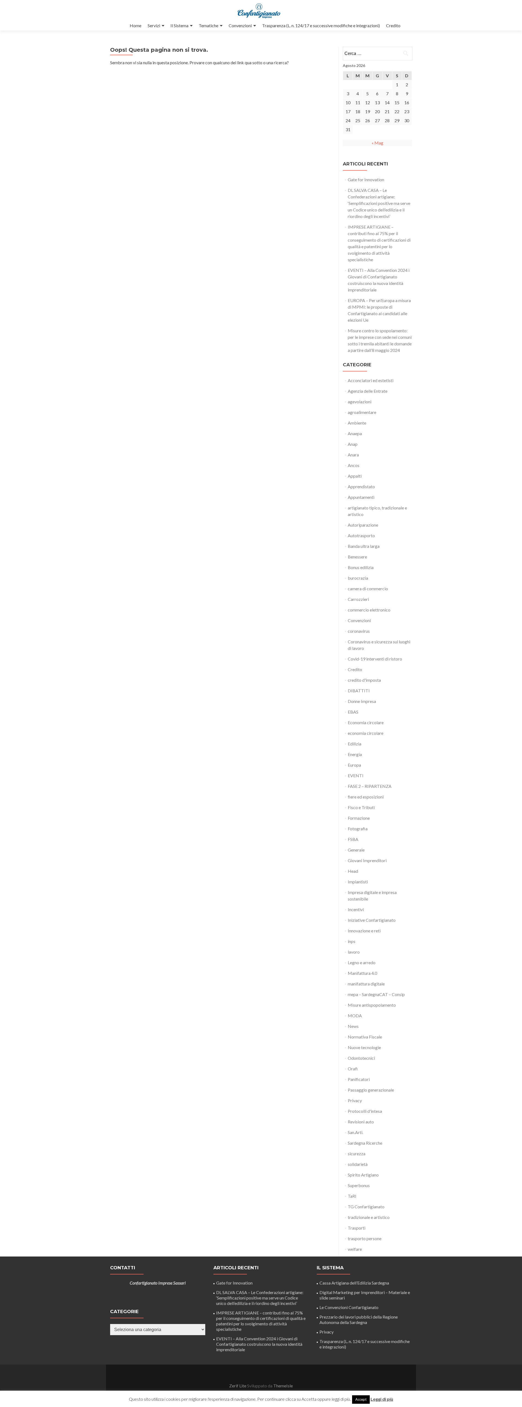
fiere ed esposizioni (366, 796)
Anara (353, 454)
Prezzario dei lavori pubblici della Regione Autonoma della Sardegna (358, 1319)
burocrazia (358, 577)
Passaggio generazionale (371, 1089)
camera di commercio (368, 588)
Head (353, 871)
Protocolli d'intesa (365, 1111)
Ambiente (357, 422)
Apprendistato (361, 486)
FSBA (353, 839)
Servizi (154, 25)
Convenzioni (240, 25)
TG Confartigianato (366, 1206)
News (353, 1026)
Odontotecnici (361, 1058)
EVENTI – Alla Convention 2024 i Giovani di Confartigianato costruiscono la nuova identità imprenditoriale (259, 1344)
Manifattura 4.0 (362, 973)
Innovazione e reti (364, 930)
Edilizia (354, 743)
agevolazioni (359, 401)
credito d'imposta (364, 680)
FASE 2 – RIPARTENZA (369, 786)
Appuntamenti (361, 497)
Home (135, 25)
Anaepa (355, 433)
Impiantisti (358, 881)
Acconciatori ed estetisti (370, 380)
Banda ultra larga (364, 546)
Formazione (359, 818)
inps (351, 941)
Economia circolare (366, 722)
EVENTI (355, 775)
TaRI (352, 1196)
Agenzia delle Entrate (367, 391)
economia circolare (365, 733)
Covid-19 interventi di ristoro (375, 658)
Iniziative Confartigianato (372, 920)
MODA (355, 1015)
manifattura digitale (366, 983)
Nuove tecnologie (364, 1047)
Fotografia (358, 828)
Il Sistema (179, 25)
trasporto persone (364, 1238)
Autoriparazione (363, 524)
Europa (354, 764)
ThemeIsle (283, 1385)
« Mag (377, 142)
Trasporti (356, 1227)
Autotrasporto (361, 535)
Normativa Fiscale (365, 1036)
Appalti (355, 475)
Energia (355, 754)
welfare (355, 1249)
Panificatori (359, 1079)
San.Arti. (355, 1132)
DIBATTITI (359, 690)
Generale (356, 849)
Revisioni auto (361, 1121)
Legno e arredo (361, 962)
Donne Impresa (362, 701)
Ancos (353, 465)
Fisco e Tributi (361, 807)
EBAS (353, 711)
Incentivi (356, 909)
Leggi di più (382, 1399)
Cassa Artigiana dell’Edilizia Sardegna (354, 1282)
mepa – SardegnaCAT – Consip (376, 994)
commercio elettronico (369, 609)
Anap (353, 444)
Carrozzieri (358, 599)
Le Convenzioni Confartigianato (348, 1307)
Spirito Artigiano (363, 1174)
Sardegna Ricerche (365, 1142)
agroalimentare (362, 412)
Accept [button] (360, 1399)
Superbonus (359, 1185)
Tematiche (208, 25)
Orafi (353, 1068)
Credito (393, 25)
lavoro (354, 951)
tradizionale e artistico (369, 1217)
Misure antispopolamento (372, 1004)
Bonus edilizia (361, 567)
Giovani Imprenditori (367, 860)
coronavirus (359, 631)
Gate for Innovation (366, 179)
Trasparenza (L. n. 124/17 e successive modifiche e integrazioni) (321, 25)
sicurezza (356, 1153)
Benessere (357, 556)
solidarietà (358, 1164)
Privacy (355, 1100)
